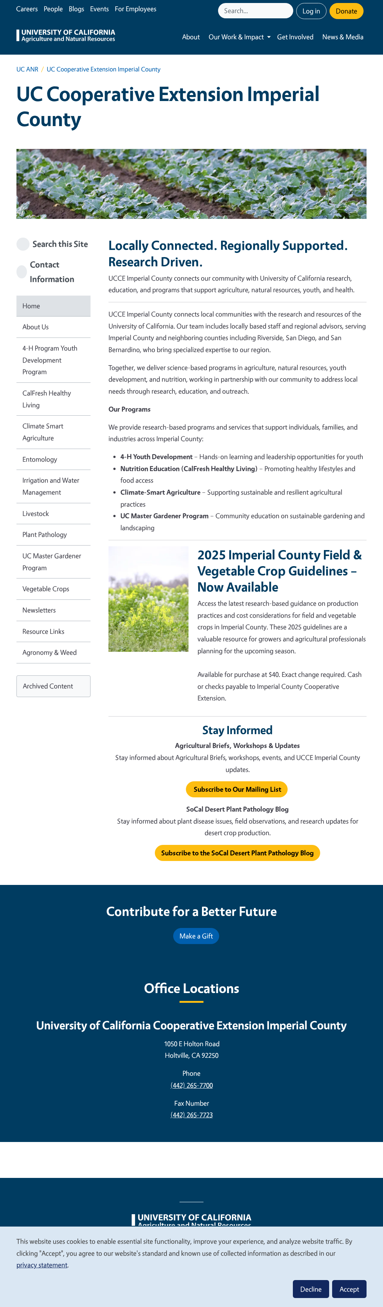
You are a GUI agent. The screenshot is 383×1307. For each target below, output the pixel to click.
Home (31, 305)
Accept (349, 1289)
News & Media (343, 36)
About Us (35, 326)
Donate (346, 10)
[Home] (65, 37)
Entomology (39, 459)
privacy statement (41, 1264)
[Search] (288, 10)
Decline (311, 1289)
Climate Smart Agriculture (42, 431)
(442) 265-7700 (192, 1085)
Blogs (76, 8)
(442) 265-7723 (192, 1114)
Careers (27, 8)
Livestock (35, 513)
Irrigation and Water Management (50, 486)
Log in (311, 10)
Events (99, 8)
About (191, 36)
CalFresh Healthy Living (46, 398)
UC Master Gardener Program (51, 561)
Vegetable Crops (45, 588)
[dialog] (191, 1266)
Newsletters (39, 609)
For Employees (135, 8)
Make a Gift (196, 935)
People (53, 8)
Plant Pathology (44, 534)
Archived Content (48, 685)
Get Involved (295, 36)
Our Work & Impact (236, 36)
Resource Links (43, 631)
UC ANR (27, 69)
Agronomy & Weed (49, 652)
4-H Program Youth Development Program (49, 359)
